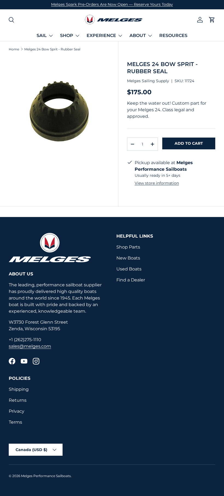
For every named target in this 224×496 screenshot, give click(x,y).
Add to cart (189, 143)
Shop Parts (128, 247)
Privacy (16, 411)
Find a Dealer (130, 280)
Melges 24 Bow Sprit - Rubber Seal (52, 49)
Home (14, 49)
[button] (212, 20)
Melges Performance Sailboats (46, 476)
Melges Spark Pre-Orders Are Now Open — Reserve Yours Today (112, 4)
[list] (59, 108)
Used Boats (129, 269)
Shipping (19, 389)
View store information (157, 183)
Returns (17, 400)
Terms (15, 422)
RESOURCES (173, 35)
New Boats (128, 258)
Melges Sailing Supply (148, 80)
